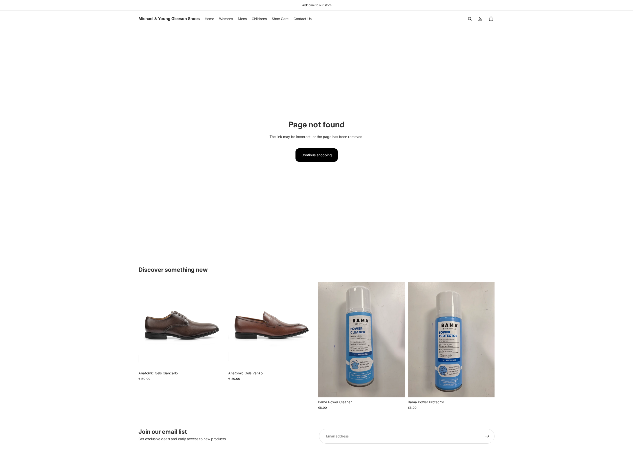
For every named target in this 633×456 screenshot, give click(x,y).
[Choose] (217, 361)
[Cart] (491, 18)
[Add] (397, 390)
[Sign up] (487, 436)
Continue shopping (316, 155)
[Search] (469, 18)
